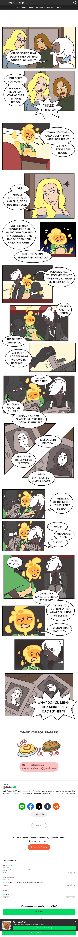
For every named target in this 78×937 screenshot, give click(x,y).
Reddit (56, 806)
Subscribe (39, 814)
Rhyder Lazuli (6, 865)
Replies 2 (5, 897)
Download (39, 912)
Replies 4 (5, 873)
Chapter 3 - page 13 (17, 3)
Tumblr (47, 806)
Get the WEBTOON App (44, 928)
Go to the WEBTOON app (39, 933)
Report (39, 825)
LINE (22, 806)
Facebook (30, 806)
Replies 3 (5, 885)
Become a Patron (39, 847)
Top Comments (9, 861)
